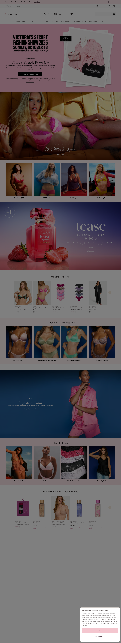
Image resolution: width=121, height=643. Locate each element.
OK (100, 630)
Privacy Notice (102, 623)
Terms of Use (113, 623)
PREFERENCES (100, 637)
